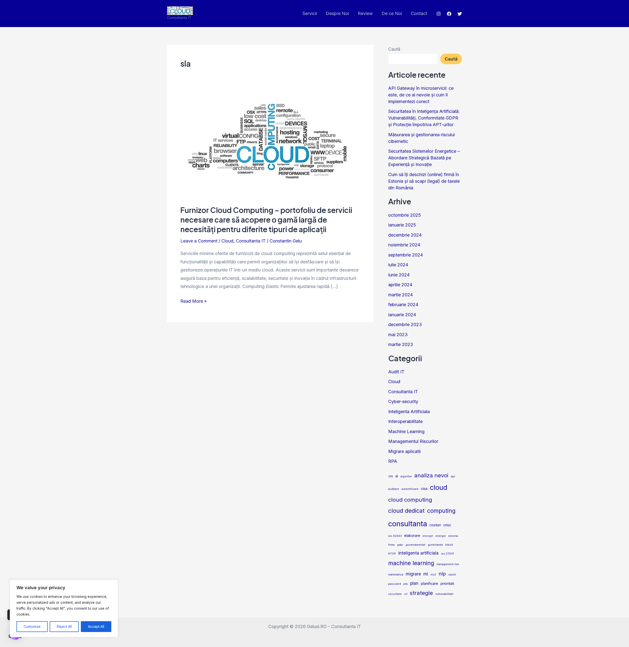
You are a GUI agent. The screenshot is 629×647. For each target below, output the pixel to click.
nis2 (433, 574)
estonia (453, 536)
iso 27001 (447, 553)
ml (425, 573)
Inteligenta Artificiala (409, 411)
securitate (395, 594)
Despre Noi (337, 13)
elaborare (412, 535)
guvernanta (435, 544)
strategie (421, 593)
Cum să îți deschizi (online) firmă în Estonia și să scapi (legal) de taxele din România (424, 181)
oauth (452, 574)
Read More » (193, 300)
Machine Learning (406, 431)
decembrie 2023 (405, 324)
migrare (413, 573)
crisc (447, 525)
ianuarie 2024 (402, 314)
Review (365, 13)
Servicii (309, 13)
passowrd (394, 584)
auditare (393, 489)
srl (405, 594)
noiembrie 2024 (404, 244)
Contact (419, 13)
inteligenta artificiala (418, 553)
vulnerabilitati (444, 594)
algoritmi (406, 476)
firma (391, 544)
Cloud (227, 240)
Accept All (96, 626)
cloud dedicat (406, 510)
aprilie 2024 (400, 284)
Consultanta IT (251, 240)
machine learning (411, 563)
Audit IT (396, 371)
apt (453, 476)
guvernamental (415, 544)
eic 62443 (395, 536)
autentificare (409, 489)
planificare (429, 583)
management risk (448, 564)
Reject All (64, 626)
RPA (392, 461)
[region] (64, 608)
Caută (394, 49)
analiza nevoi (431, 475)
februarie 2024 (403, 304)
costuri (435, 525)
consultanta (407, 523)
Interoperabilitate (405, 421)
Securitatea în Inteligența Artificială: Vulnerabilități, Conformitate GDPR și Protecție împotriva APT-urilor (424, 118)
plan (414, 583)
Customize (32, 626)
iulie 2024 (398, 264)
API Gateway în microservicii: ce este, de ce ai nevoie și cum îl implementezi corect (421, 95)
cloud (438, 487)
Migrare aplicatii (404, 451)
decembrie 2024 (405, 235)
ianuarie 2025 (402, 224)
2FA (390, 476)
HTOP (392, 553)
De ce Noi (392, 13)
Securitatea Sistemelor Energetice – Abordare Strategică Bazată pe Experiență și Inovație (424, 158)
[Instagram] (438, 14)
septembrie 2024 (405, 254)
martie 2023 (400, 344)
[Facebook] (449, 14)
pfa (405, 584)
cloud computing (410, 500)
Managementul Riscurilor (413, 441)
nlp (442, 574)
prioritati (447, 583)
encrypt (428, 536)
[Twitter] (459, 14)
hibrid (449, 544)
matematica (395, 574)
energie (440, 536)
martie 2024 (400, 294)
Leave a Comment (198, 240)
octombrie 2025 (404, 215)
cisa (424, 488)
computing (441, 510)
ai (396, 476)
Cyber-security (403, 401)
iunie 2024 (399, 274)
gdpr (400, 544)
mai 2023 (398, 334)
